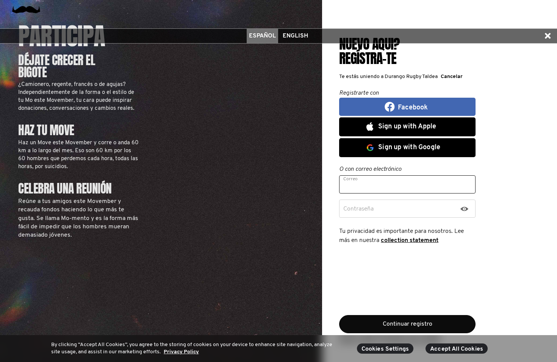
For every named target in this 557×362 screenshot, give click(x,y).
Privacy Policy (181, 352)
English (295, 36)
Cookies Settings (385, 349)
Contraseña (358, 209)
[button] (547, 36)
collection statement (409, 240)
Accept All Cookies (456, 349)
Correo (350, 179)
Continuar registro (407, 324)
